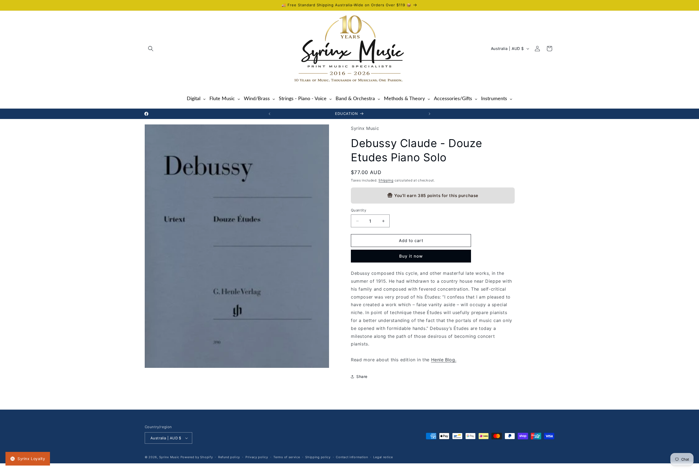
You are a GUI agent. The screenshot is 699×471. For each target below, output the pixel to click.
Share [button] (362, 376)
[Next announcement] (429, 114)
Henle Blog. (444, 359)
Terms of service (286, 457)
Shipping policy (318, 457)
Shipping (385, 180)
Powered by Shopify (196, 457)
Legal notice (383, 457)
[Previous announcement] (269, 114)
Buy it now (411, 256)
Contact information (352, 457)
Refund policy (229, 457)
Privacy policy (256, 457)
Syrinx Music (169, 457)
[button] (151, 49)
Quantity (358, 210)
